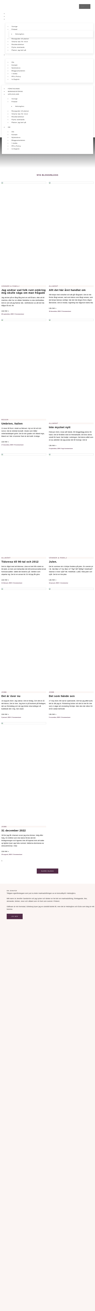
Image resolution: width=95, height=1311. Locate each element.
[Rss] (5, 6)
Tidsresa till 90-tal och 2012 (20, 561)
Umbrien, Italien (12, 423)
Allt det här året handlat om (67, 290)
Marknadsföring (13, 16)
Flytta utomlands (18, 47)
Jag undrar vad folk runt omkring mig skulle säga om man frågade (23, 291)
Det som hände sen (62, 696)
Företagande (11, 13)
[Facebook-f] (10, 4)
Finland (14, 29)
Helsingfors (19, 34)
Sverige (15, 26)
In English (15, 79)
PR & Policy (16, 76)
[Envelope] (8, 6)
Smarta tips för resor (20, 41)
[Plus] (13, 4)
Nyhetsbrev (16, 68)
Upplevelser (11, 19)
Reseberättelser (18, 44)
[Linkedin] (5, 4)
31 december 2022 (13, 830)
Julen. (53, 561)
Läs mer (14, 916)
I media (14, 73)
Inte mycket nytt (60, 427)
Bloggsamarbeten (18, 71)
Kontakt (15, 65)
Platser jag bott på (19, 50)
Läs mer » (5, 311)
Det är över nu (10, 696)
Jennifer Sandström (47, 6)
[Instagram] (8, 4)
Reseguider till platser (20, 39)
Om (7, 55)
